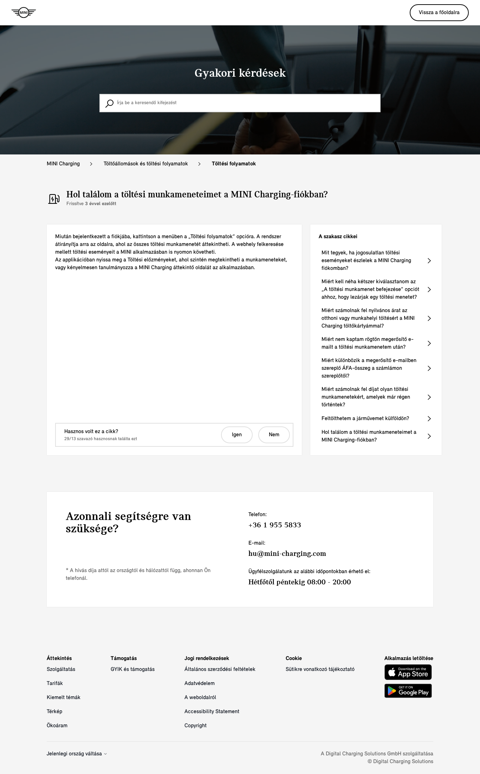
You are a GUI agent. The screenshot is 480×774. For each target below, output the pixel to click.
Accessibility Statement (211, 712)
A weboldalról (200, 697)
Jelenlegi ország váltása (75, 754)
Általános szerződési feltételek (219, 669)
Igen (237, 435)
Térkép (54, 712)
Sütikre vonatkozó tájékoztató (320, 669)
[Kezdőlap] (23, 12)
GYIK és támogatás (133, 669)
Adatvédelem (199, 683)
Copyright (195, 726)
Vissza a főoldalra (439, 12)
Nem (274, 435)
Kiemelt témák (63, 697)
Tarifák (55, 683)
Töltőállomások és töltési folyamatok (146, 164)
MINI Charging (63, 164)
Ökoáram (57, 726)
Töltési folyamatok (234, 164)
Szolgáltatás (61, 669)
